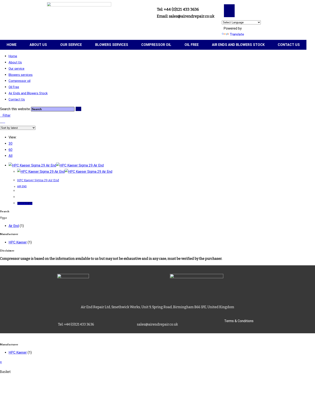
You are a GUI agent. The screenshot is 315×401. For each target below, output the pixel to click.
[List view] (4, 121)
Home (11, 45)
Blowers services (111, 45)
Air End (14, 226)
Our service (71, 45)
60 (10, 150)
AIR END (22, 186)
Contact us (24, 203)
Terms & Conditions (239, 321)
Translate (237, 34)
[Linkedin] (229, 9)
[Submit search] (78, 109)
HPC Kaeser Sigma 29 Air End (38, 180)
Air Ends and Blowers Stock (238, 45)
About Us (38, 45)
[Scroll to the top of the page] (1, 336)
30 (10, 143)
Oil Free (191, 45)
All (10, 156)
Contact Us (289, 45)
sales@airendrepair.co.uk (157, 324)
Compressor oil (156, 45)
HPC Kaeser (18, 242)
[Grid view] (1, 121)
